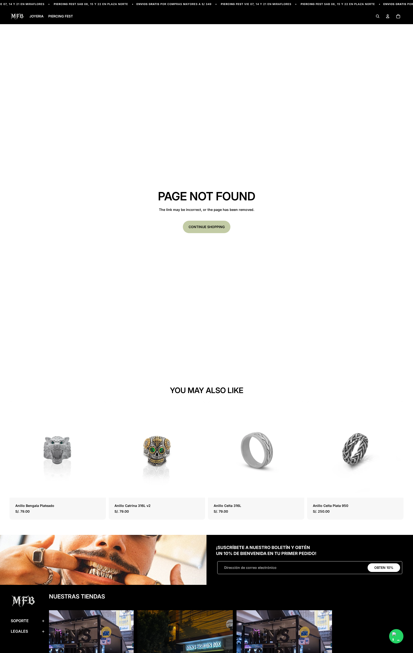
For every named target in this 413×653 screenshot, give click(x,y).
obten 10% (383, 567)
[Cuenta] (387, 16)
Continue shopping (207, 227)
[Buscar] (377, 16)
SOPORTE (20, 620)
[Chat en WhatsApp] (396, 636)
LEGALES (19, 631)
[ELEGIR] (98, 490)
